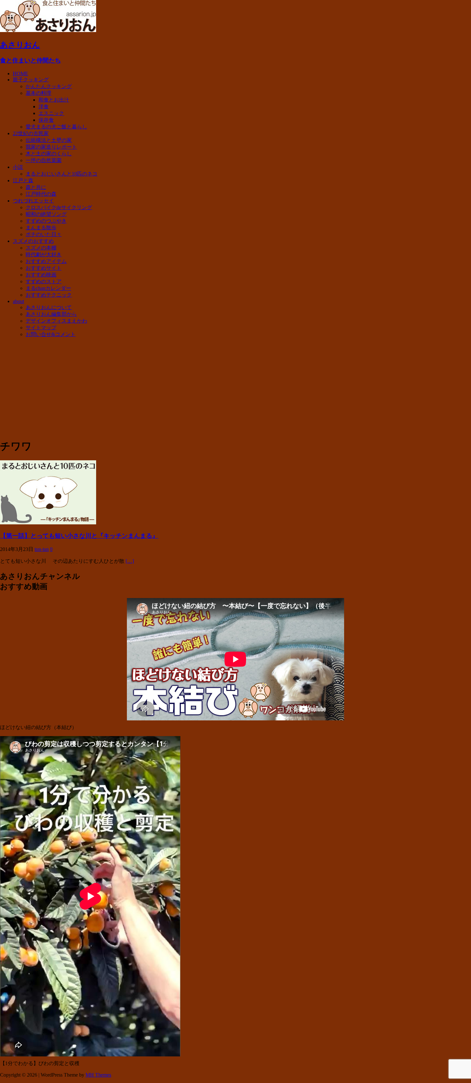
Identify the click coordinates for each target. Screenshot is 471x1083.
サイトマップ (41, 327)
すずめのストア (44, 281)
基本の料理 (38, 93)
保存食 (46, 120)
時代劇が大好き (44, 254)
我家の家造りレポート (51, 147)
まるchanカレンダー (48, 288)
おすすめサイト (44, 268)
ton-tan (42, 549)
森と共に (36, 187)
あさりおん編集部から (51, 314)
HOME (20, 73)
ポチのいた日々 (44, 234)
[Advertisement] (235, 388)
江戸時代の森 (41, 194)
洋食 (43, 106)
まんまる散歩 (41, 227)
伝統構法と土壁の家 (49, 140)
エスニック (51, 113)
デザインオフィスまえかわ (56, 321)
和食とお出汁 (53, 100)
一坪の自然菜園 (44, 160)
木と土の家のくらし (49, 153)
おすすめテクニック (49, 295)
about (18, 301)
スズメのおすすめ (33, 241)
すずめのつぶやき (46, 221)
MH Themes (98, 1075)
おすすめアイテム (46, 261)
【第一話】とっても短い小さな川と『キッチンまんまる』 (79, 535)
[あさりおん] (48, 30)
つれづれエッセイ (33, 200)
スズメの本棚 (41, 247)
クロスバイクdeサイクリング (59, 207)
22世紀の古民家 (31, 133)
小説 (18, 167)
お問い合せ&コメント (51, 334)
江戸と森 (23, 180)
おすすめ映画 (41, 274)
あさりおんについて (49, 307)
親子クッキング (31, 79)
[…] (130, 561)
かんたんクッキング (49, 86)
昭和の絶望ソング (46, 214)
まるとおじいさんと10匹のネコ (61, 173)
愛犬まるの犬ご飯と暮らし (56, 126)
